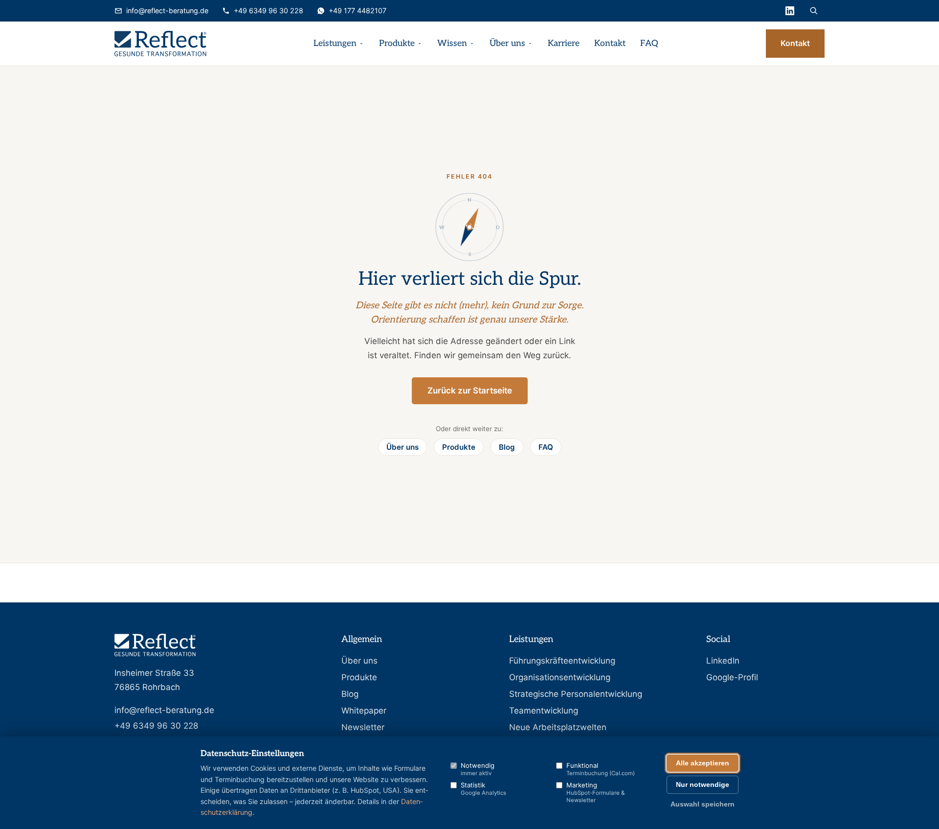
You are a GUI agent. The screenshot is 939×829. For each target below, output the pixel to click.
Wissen (452, 43)
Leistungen (335, 43)
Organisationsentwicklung (559, 677)
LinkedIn (722, 661)
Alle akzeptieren (702, 763)
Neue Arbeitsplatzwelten (557, 727)
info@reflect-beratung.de (167, 10)
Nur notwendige (702, 784)
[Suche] (814, 11)
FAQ (649, 43)
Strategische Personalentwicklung (575, 694)
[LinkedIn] (789, 10)
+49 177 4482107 (357, 10)
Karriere (564, 43)
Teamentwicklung (543, 710)
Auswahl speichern (703, 804)
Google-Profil (732, 677)
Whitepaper (363, 710)
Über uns (507, 43)
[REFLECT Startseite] (160, 43)
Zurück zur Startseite (469, 390)
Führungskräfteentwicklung (562, 661)
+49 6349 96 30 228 (268, 10)
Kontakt (610, 43)
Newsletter (362, 727)
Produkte (397, 43)
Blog (507, 447)
